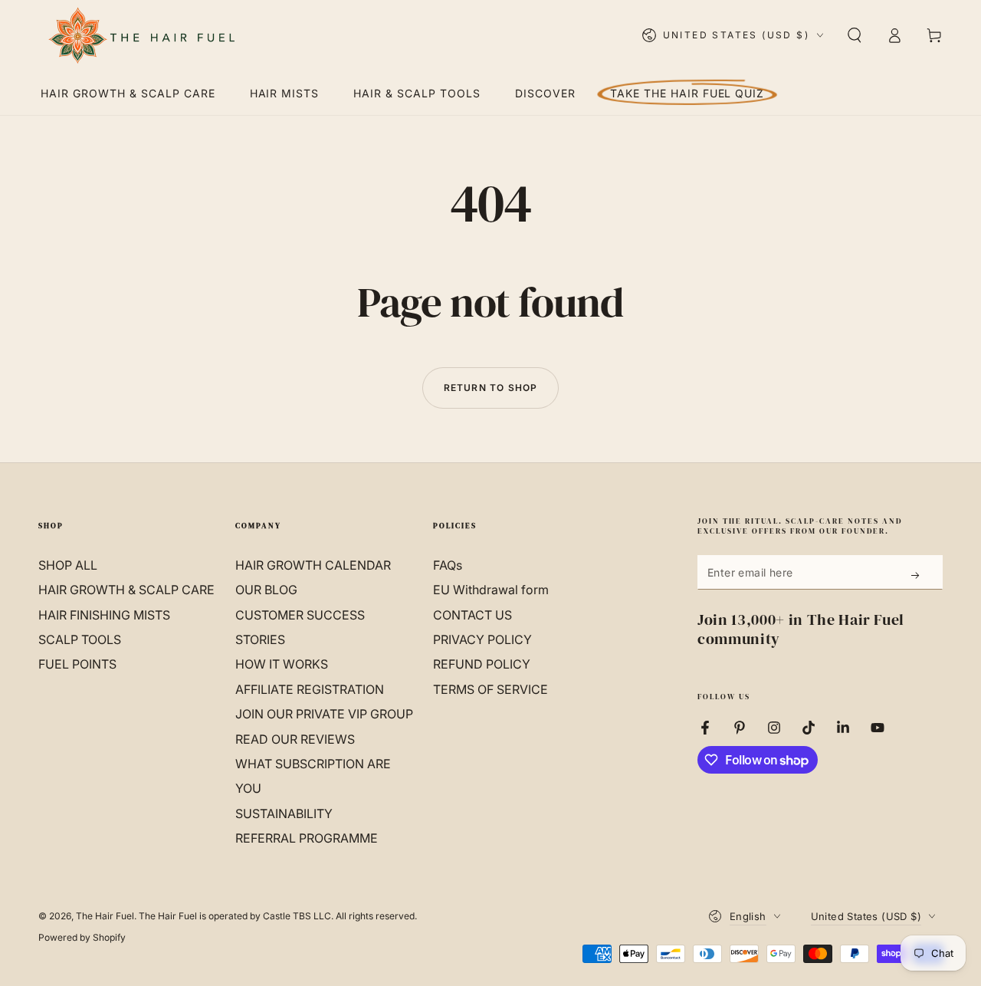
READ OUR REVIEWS (295, 739)
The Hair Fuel (105, 916)
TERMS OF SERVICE (490, 689)
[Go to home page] (140, 35)
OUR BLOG (266, 589)
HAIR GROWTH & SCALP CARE (126, 589)
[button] (854, 35)
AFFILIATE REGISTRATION (309, 689)
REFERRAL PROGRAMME (306, 838)
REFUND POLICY (481, 664)
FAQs (447, 565)
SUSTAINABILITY (284, 813)
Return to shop (491, 387)
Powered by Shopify (82, 937)
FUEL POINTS (77, 664)
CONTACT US (472, 615)
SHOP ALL (67, 565)
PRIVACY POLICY (482, 639)
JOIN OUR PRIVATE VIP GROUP (324, 713)
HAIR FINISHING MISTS (104, 615)
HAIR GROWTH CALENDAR (313, 565)
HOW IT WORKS (281, 664)
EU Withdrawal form (491, 589)
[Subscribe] (916, 575)
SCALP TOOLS (79, 639)
